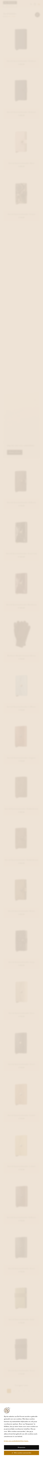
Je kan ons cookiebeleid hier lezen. (16, 1441)
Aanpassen (21, 1447)
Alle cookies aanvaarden (22, 1453)
